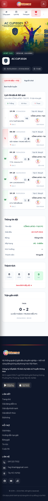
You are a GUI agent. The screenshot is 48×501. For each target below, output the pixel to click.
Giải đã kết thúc (9, 413)
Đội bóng (6, 417)
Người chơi (29, 80)
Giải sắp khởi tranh (10, 408)
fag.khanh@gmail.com (18, 467)
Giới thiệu (6, 430)
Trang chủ (6, 399)
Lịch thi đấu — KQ (11, 80)
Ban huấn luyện (10, 86)
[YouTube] (11, 480)
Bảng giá (6, 439)
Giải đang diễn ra (9, 404)
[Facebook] (4, 480)
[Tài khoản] (43, 4)
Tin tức (5, 444)
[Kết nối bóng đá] (17, 480)
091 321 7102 (13, 461)
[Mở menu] (4, 4)
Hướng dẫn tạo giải (10, 435)
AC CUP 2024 (37, 232)
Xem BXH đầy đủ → (24, 285)
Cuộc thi (5, 449)
